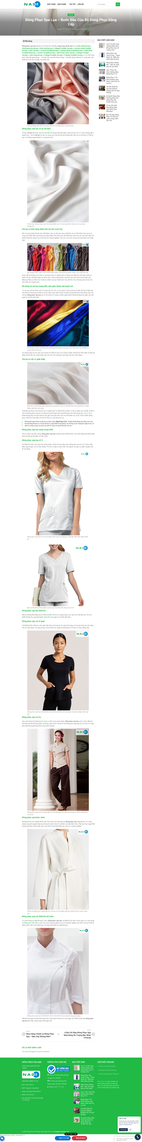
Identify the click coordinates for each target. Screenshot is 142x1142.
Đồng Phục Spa (102, 1081)
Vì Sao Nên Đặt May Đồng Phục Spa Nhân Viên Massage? (111, 108)
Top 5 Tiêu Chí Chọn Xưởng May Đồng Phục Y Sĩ (112, 72)
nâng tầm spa (48, 617)
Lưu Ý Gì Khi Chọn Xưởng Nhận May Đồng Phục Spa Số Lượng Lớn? (112, 47)
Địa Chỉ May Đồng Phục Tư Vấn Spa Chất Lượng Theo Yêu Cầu (112, 118)
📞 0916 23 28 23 (79, 1138)
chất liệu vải (48, 133)
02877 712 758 (59, 1087)
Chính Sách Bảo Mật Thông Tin (109, 1074)
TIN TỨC (71, 14)
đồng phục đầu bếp (31, 923)
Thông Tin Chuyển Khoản (107, 1066)
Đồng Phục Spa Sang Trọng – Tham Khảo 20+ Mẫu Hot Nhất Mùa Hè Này (113, 56)
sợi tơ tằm (39, 275)
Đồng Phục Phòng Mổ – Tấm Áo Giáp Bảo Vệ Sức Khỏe (112, 64)
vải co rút (87, 413)
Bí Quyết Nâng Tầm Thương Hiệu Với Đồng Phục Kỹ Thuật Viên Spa (113, 99)
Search (118, 4)
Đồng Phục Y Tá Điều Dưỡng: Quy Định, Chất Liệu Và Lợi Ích (112, 80)
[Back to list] (58, 1034)
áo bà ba (44, 721)
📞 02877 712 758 (63, 1138)
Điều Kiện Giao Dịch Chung (107, 1070)
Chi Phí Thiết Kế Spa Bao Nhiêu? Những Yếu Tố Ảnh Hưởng (113, 89)
